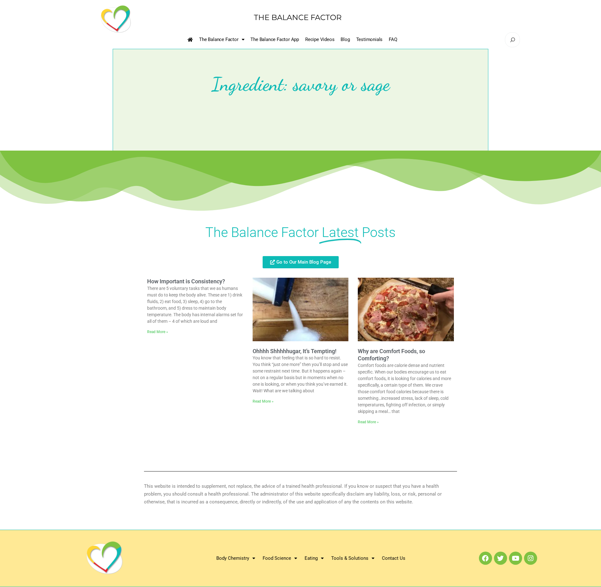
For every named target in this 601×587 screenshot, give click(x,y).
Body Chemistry (232, 558)
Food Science (277, 558)
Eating (311, 558)
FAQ (393, 39)
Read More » (157, 332)
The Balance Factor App (274, 39)
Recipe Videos (319, 39)
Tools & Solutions (349, 558)
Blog (345, 39)
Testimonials (369, 39)
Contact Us (393, 558)
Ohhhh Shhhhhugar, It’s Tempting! (294, 351)
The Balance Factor (218, 39)
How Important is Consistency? (186, 281)
